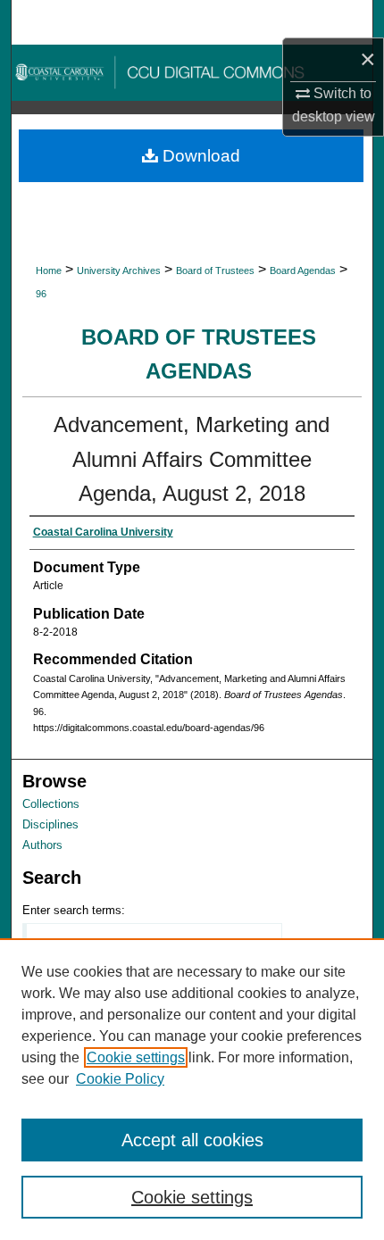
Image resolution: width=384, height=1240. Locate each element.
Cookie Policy (120, 1078)
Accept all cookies (192, 1140)
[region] (192, 1089)
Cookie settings (136, 1057)
